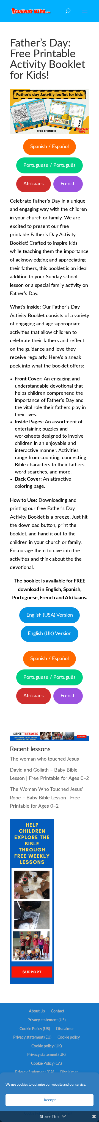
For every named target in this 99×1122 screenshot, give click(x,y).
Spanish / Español (49, 146)
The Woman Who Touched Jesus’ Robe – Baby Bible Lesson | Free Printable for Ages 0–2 (46, 798)
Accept (49, 1100)
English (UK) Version (50, 633)
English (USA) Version (49, 615)
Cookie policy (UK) (46, 1046)
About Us (37, 1011)
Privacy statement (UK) (46, 1055)
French (68, 183)
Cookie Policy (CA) (46, 1064)
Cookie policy (68, 1037)
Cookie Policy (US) (35, 1029)
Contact (57, 1011)
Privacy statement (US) (47, 1020)
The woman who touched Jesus (44, 759)
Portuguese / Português (49, 165)
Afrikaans (33, 183)
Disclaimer (65, 1029)
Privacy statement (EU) (32, 1037)
